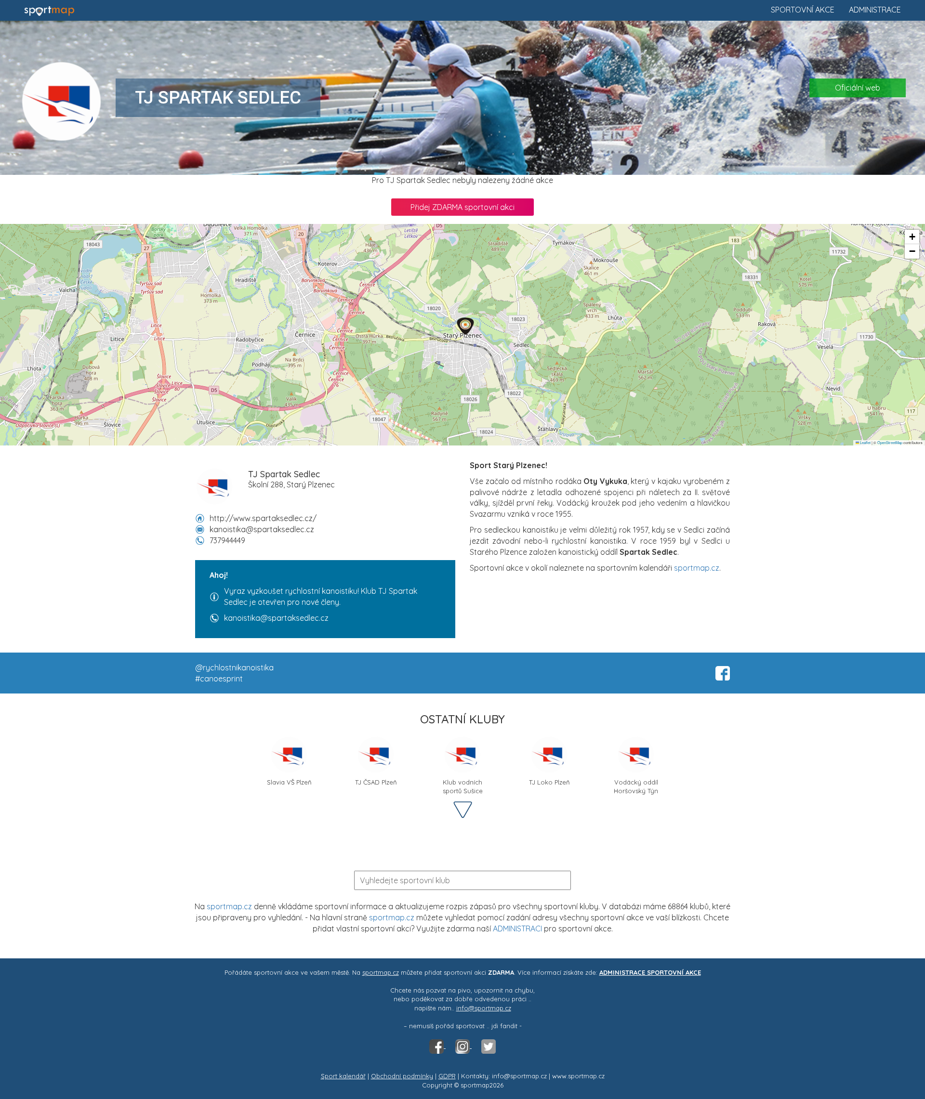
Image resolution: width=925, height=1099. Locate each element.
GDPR (447, 1076)
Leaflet (865, 442)
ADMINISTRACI (517, 928)
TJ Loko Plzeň (549, 782)
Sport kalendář (343, 1076)
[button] (465, 326)
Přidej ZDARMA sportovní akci (462, 207)
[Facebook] (437, 1045)
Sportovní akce (802, 9)
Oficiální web (857, 87)
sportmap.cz (696, 568)
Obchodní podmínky (402, 1076)
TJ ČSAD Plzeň (376, 782)
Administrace (875, 9)
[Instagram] (463, 1045)
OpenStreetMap (889, 442)
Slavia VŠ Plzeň (289, 782)
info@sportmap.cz (483, 1008)
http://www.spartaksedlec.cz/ (263, 518)
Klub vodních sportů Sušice (463, 785)
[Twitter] (488, 1045)
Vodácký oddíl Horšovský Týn (636, 785)
